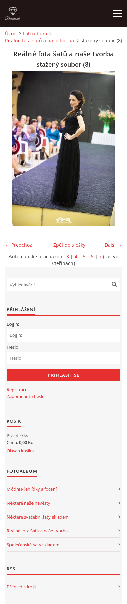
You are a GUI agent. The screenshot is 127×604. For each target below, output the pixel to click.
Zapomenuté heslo (26, 396)
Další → (113, 245)
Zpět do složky (69, 245)
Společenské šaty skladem (33, 545)
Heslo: (13, 347)
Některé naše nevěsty (28, 503)
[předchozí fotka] (16, 148)
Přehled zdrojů (21, 587)
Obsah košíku (20, 451)
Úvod (11, 33)
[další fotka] (111, 148)
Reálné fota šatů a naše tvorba (39, 40)
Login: (13, 324)
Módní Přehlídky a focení (32, 489)
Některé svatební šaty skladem (38, 517)
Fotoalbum (35, 33)
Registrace (17, 389)
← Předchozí (19, 245)
